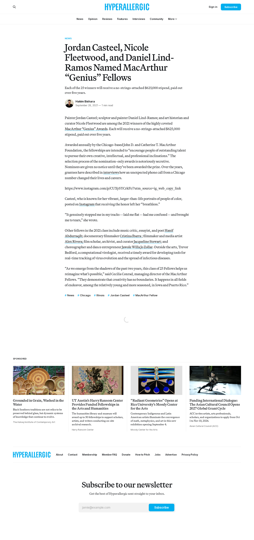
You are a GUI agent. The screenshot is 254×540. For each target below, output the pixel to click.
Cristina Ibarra (131, 236)
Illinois (100, 295)
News (68, 38)
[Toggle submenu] (176, 19)
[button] (171, 18)
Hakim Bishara (85, 101)
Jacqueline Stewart (147, 241)
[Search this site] (14, 7)
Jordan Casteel (120, 295)
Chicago (85, 295)
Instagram (87, 204)
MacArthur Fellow (146, 295)
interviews (111, 172)
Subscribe (230, 7)
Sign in (213, 6)
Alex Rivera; (74, 241)
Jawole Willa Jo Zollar (136, 247)
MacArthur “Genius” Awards (86, 129)
